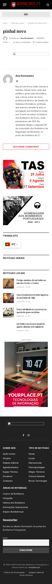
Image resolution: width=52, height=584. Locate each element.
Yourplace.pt (34, 567)
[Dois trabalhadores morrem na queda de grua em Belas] (8, 313)
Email (5, 538)
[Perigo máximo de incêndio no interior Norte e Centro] (8, 283)
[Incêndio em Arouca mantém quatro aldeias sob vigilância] (8, 327)
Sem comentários (23, 42)
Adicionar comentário (26, 146)
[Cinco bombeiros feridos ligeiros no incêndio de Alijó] (8, 298)
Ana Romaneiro (27, 38)
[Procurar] (47, 4)
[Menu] (5, 4)
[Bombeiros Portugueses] (26, 4)
